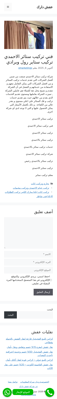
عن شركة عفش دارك (28, 386)
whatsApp (7, 392)
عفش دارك (45, 7)
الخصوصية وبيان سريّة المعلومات (34, 381)
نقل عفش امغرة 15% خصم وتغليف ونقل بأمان (30, 347)
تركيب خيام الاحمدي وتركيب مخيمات (31, 188)
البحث (50, 309)
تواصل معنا (13, 381)
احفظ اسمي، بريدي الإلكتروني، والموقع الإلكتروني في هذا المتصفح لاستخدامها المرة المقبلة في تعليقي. (28, 280)
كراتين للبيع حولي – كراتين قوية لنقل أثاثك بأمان (29, 360)
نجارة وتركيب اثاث (40, 183)
